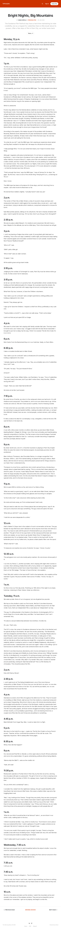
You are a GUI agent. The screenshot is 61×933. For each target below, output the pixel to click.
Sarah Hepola (22, 20)
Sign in (47, 3)
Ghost (57, 924)
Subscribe (54, 3)
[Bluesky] (29, 923)
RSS (30, 926)
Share (29, 33)
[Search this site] (42, 4)
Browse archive (30, 910)
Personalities (32, 20)
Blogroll (35, 926)
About (25, 926)
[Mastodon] (31, 923)
